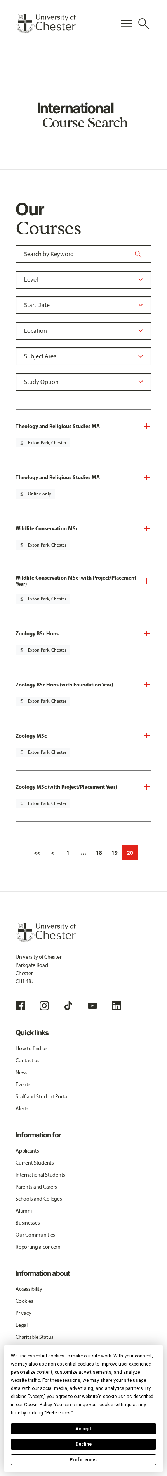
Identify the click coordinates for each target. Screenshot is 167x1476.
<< (37, 852)
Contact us (27, 1060)
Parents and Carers (36, 1187)
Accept (83, 1428)
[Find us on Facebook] (20, 1005)
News (22, 1072)
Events (23, 1084)
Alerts (22, 1108)
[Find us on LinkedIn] (116, 1005)
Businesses (28, 1223)
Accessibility (29, 1289)
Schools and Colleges (39, 1199)
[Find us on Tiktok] (68, 1005)
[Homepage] (46, 23)
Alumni (23, 1211)
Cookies (24, 1301)
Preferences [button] (58, 1413)
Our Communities (35, 1235)
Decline (83, 1444)
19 (114, 852)
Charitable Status (34, 1337)
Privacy (23, 1313)
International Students (40, 1175)
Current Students (35, 1162)
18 (99, 852)
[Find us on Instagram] (44, 1005)
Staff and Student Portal (42, 1096)
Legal (22, 1325)
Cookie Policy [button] (38, 1404)
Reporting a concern (38, 1247)
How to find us (31, 1048)
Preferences (84, 1459)
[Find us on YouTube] (92, 1005)
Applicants (27, 1150)
